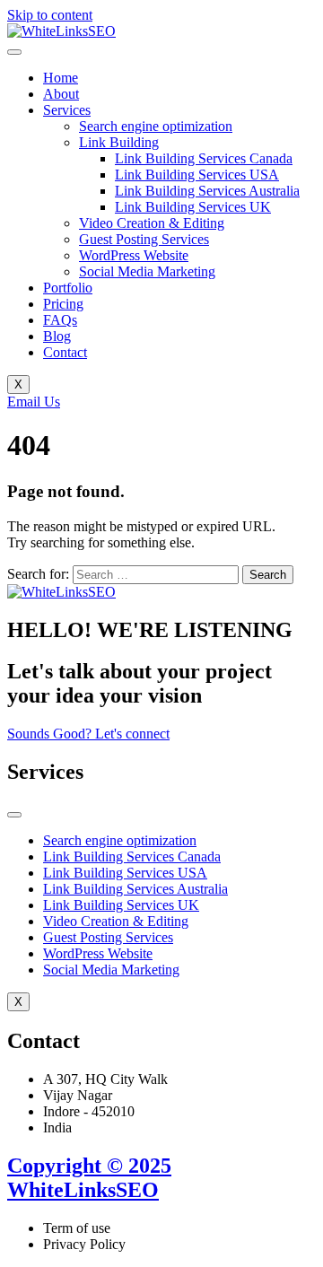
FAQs (60, 320)
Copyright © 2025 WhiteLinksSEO (89, 1177)
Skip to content (49, 14)
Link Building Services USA (197, 174)
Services (67, 110)
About (61, 93)
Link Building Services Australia (207, 190)
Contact (65, 352)
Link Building (119, 142)
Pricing (63, 303)
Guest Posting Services (144, 239)
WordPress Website (133, 255)
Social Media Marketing (147, 271)
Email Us (33, 401)
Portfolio (67, 287)
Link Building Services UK (193, 206)
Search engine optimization (155, 126)
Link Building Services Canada (203, 158)
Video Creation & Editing (151, 223)
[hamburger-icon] (14, 52)
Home (60, 77)
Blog (57, 336)
